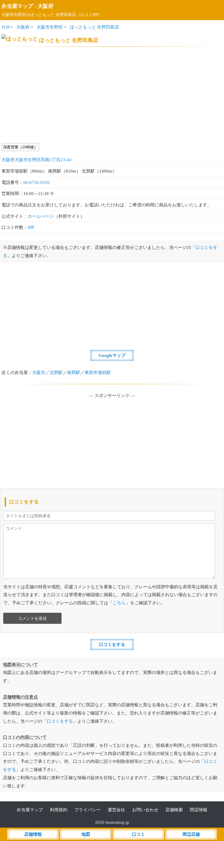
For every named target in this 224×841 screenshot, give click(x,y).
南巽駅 (73, 372)
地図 (85, 834)
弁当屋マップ (17, 6)
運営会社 (116, 809)
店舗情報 (33, 834)
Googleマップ (112, 355)
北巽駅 (56, 372)
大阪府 (45, 6)
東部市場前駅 (98, 372)
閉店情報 (198, 809)
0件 (31, 227)
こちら (119, 602)
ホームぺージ (41, 216)
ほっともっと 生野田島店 (94, 26)
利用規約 (58, 809)
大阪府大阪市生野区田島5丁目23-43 (36, 159)
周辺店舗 (191, 834)
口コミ (138, 834)
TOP (5, 26)
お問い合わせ (145, 809)
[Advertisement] (112, 95)
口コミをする (112, 644)
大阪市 (38, 372)
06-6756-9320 (36, 182)
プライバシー (87, 809)
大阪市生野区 (49, 26)
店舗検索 (174, 809)
